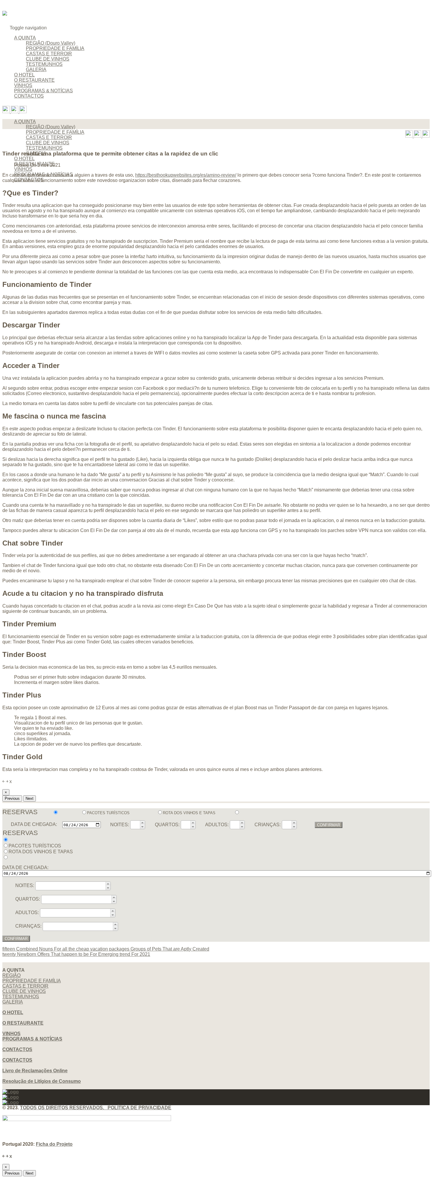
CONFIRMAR (328, 825)
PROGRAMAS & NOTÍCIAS (43, 90)
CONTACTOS (29, 95)
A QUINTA (25, 37)
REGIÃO (11, 975)
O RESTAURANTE (34, 80)
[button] (142, 823)
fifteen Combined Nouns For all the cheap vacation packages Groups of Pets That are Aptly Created (105, 948)
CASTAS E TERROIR (49, 53)
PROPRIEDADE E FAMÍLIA (55, 48)
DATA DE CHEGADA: (34, 824)
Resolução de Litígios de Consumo (41, 1081)
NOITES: (119, 824)
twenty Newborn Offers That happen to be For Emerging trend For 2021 (76, 954)
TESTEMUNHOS (44, 64)
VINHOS (23, 85)
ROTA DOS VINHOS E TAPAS (189, 813)
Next (30, 798)
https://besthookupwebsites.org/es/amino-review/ (185, 175)
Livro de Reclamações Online (35, 1070)
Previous (12, 798)
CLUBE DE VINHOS (47, 58)
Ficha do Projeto (54, 1144)
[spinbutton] (135, 825)
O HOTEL (24, 74)
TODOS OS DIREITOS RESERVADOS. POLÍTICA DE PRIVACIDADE (95, 1107)
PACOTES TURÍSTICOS (109, 813)
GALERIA (36, 69)
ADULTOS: (217, 824)
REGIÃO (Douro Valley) (50, 43)
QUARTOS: (167, 824)
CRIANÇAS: (267, 824)
